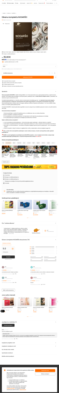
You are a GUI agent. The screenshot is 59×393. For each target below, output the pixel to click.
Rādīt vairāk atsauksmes (8, 290)
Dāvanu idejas (11, 3)
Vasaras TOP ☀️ (29, 3)
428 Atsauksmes (50, 231)
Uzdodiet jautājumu (8, 325)
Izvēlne (4, 3)
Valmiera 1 (43, 142)
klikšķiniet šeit (23, 389)
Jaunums (35, 3)
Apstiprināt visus (45, 370)
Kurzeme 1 (53, 142)
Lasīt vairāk (11, 233)
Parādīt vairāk (6, 162)
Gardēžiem (14, 13)
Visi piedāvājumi (8, 142)
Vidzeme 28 (19, 142)
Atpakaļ (4, 13)
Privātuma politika (11, 388)
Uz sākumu (9, 13)
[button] (57, 204)
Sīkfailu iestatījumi (45, 374)
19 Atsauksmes (8, 20)
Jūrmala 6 (28, 142)
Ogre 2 (24, 142)
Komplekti (23, 3)
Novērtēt (8, 257)
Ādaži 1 (34, 142)
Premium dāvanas (49, 3)
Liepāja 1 (48, 142)
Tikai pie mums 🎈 (41, 3)
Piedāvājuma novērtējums (6, 243)
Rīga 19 (14, 142)
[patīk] (55, 77)
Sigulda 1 (38, 142)
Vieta (17, 3)
